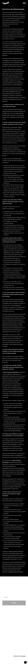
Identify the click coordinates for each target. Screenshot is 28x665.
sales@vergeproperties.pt (11, 631)
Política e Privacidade (14, 597)
